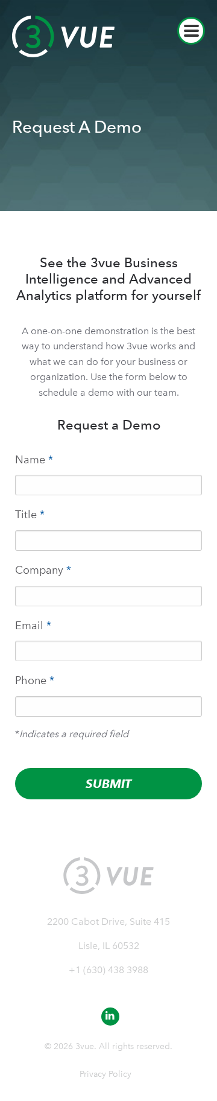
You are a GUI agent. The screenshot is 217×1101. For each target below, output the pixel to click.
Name (34, 459)
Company (43, 569)
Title (30, 514)
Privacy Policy (105, 1074)
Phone (34, 680)
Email (33, 625)
